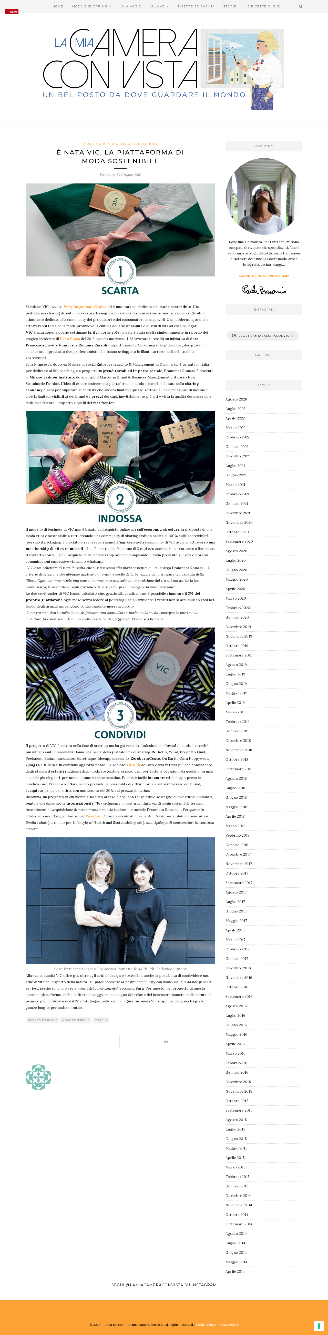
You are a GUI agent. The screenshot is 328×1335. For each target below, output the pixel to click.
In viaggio (131, 6)
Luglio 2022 (235, 408)
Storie (230, 6)
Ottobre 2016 (236, 987)
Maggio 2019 (236, 693)
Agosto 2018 (236, 778)
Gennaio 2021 (236, 503)
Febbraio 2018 (237, 835)
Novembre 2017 (238, 863)
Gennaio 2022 (236, 446)
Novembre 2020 (239, 522)
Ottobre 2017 (236, 873)
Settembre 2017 (238, 882)
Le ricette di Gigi (263, 6)
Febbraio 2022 (237, 437)
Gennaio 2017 (236, 958)
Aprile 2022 (235, 418)
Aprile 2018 (235, 816)
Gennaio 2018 (236, 845)
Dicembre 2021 (238, 456)
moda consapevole (42, 1020)
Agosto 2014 (236, 1233)
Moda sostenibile (139, 144)
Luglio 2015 (235, 1129)
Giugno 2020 (236, 570)
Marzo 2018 (235, 826)
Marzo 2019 (235, 712)
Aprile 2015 (235, 1157)
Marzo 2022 (235, 427)
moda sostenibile (76, 1020)
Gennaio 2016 (236, 1072)
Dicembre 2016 (238, 968)
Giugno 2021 (236, 475)
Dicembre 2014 (238, 1195)
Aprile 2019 (235, 702)
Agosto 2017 (236, 892)
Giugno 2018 (236, 797)
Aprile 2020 (235, 589)
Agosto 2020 (236, 551)
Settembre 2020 (239, 541)
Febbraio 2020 (237, 607)
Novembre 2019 (238, 636)
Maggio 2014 (236, 1262)
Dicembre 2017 (238, 854)
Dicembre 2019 (238, 626)
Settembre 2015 (238, 1110)
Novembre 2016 (238, 977)
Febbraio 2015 (237, 1176)
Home (58, 6)
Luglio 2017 (235, 901)
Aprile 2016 (235, 1044)
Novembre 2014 (238, 1205)
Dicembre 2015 (238, 1082)
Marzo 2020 (235, 598)
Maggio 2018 (236, 807)
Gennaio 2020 (237, 617)
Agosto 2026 (236, 399)
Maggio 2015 (236, 1148)
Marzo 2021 (235, 484)
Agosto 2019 (236, 664)
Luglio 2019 (235, 674)
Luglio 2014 (235, 1243)
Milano (157, 6)
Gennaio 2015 (236, 1186)
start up (101, 1020)
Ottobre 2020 (237, 532)
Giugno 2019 (236, 683)
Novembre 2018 (238, 750)
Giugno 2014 (236, 1252)
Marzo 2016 (235, 1053)
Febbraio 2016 (237, 1063)
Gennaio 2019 (236, 731)
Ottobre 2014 (236, 1214)
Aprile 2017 (234, 930)
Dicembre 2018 (238, 740)
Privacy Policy (228, 1325)
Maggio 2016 (236, 1034)
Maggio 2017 (236, 920)
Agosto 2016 (236, 1006)
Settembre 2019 (238, 655)
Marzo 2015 (235, 1167)
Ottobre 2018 (236, 759)
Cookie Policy (206, 1325)
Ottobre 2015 (236, 1100)
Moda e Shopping (89, 6)
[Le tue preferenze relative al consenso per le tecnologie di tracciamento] (319, 1326)
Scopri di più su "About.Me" (264, 276)
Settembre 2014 (238, 1224)
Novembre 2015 (238, 1091)
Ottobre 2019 (236, 645)
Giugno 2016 (236, 1025)
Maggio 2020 (236, 579)
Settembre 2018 (238, 769)
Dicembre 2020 (238, 513)
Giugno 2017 (236, 911)
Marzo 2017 (235, 939)
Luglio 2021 (235, 465)
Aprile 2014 (235, 1271)
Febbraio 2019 (237, 721)
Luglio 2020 (235, 560)
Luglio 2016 (235, 1015)
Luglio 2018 (235, 788)
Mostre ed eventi (196, 6)
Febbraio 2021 (237, 494)
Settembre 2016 (238, 996)
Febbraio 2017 (237, 949)
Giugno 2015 (236, 1138)
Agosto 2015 (236, 1119)
